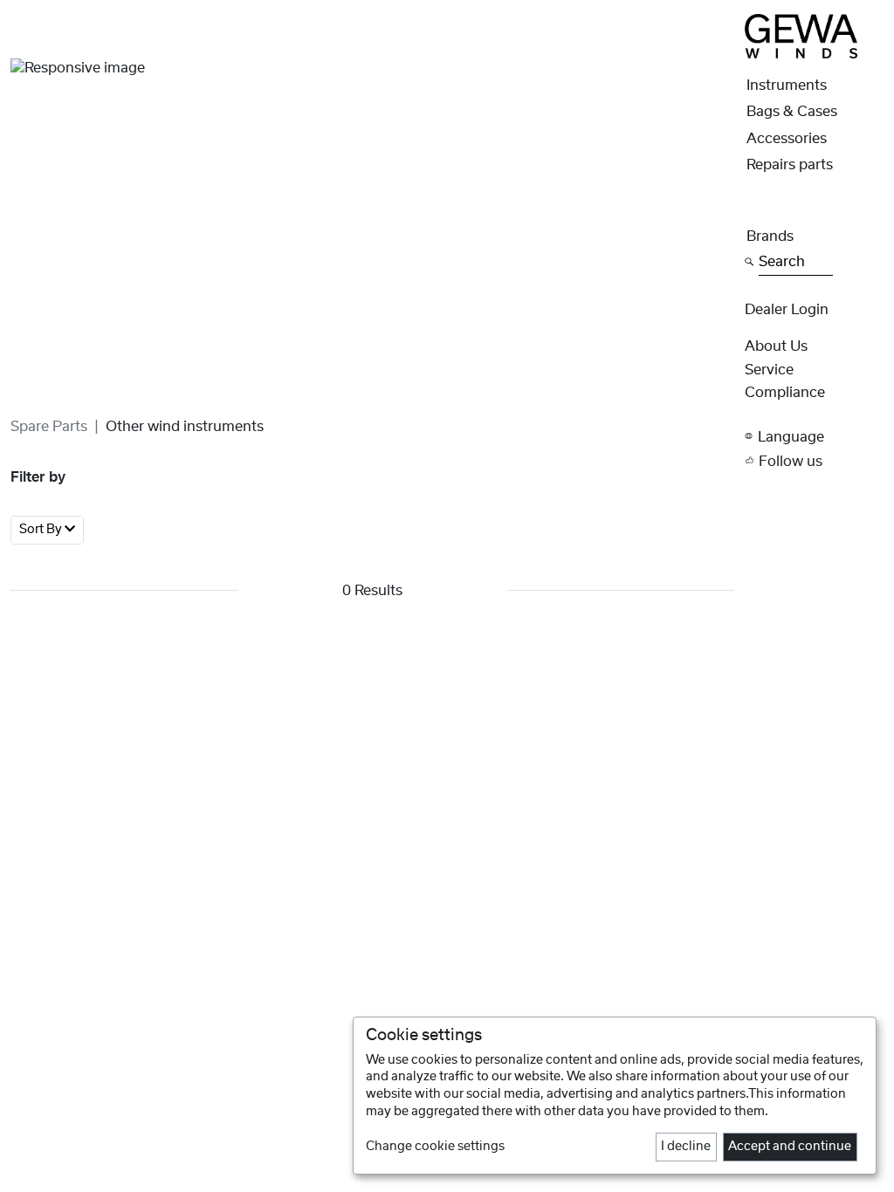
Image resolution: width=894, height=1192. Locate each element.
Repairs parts (789, 165)
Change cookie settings (435, 1147)
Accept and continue (789, 1147)
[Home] (800, 36)
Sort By (42, 530)
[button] (814, 437)
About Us (776, 346)
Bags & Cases (791, 112)
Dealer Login (787, 310)
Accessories (786, 139)
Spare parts (48, 427)
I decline (686, 1147)
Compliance (785, 393)
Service (769, 370)
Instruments (786, 85)
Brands (770, 236)
